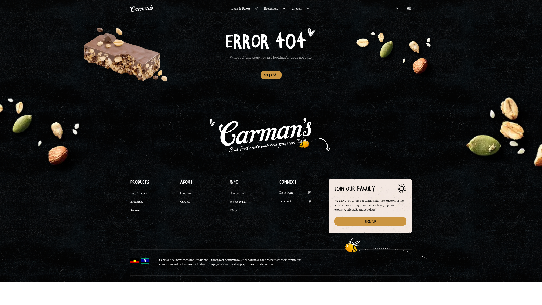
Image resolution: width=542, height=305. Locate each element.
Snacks (297, 8)
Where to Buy (238, 201)
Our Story (186, 193)
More (399, 8)
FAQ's (233, 210)
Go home (271, 75)
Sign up (370, 221)
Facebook (285, 201)
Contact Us (237, 193)
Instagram (286, 192)
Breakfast (271, 8)
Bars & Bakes (240, 8)
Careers (185, 201)
